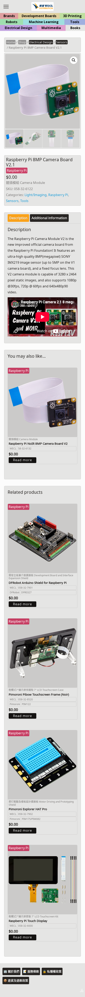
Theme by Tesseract (61, 991)
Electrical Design (18, 28)
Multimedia (51, 28)
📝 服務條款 (31, 971)
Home (10, 42)
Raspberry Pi (58, 195)
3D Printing (72, 16)
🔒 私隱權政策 (52, 971)
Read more (22, 460)
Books (75, 28)
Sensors (61, 42)
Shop (22, 42)
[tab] (18, 218)
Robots (11, 22)
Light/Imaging (36, 195)
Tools (74, 22)
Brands (9, 16)
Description (18, 218)
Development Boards (39, 16)
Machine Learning (44, 22)
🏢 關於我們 (11, 971)
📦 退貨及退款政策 (16, 980)
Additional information (49, 218)
